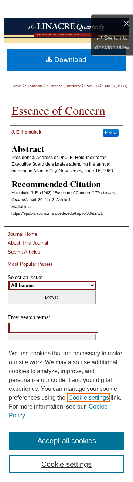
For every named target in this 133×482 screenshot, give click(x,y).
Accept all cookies (66, 441)
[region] (66, 411)
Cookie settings (88, 398)
